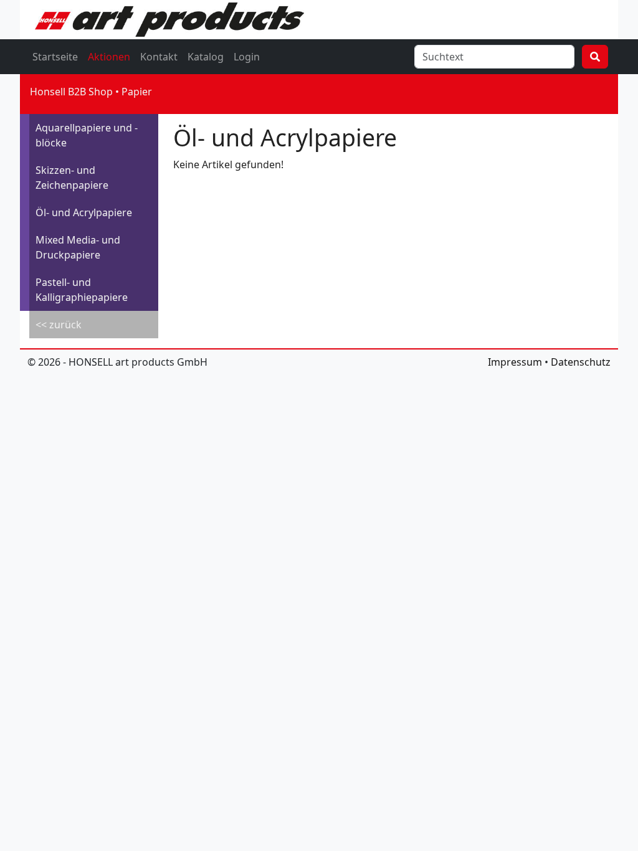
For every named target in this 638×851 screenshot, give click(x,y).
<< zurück (59, 324)
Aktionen (109, 57)
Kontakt (159, 57)
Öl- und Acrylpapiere (84, 212)
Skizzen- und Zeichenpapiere (72, 177)
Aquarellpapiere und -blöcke (87, 135)
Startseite (55, 57)
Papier (136, 91)
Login (247, 57)
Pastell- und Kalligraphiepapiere (82, 289)
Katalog (206, 57)
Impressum (515, 362)
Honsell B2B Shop (71, 91)
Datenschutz (581, 362)
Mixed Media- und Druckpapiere (78, 247)
